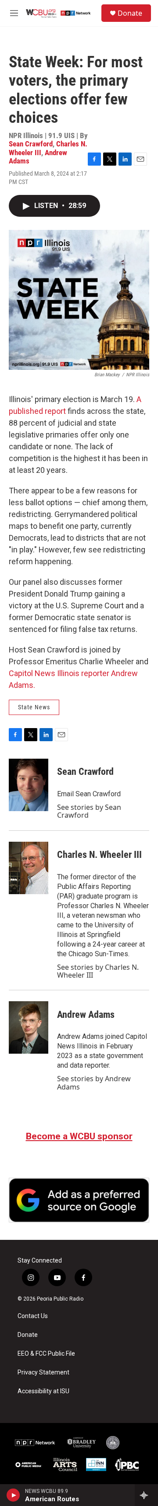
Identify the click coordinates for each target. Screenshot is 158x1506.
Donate (130, 13)
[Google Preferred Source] (79, 1200)
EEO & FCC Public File (46, 1353)
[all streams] (146, 1495)
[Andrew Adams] (28, 1027)
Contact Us (33, 1316)
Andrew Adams (86, 1014)
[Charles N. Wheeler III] (28, 868)
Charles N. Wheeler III (99, 854)
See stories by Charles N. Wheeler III (98, 971)
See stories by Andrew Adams (94, 1082)
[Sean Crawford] (28, 785)
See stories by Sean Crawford (89, 811)
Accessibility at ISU (43, 1391)
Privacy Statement (43, 1372)
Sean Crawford (31, 143)
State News (34, 707)
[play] (13, 1495)
